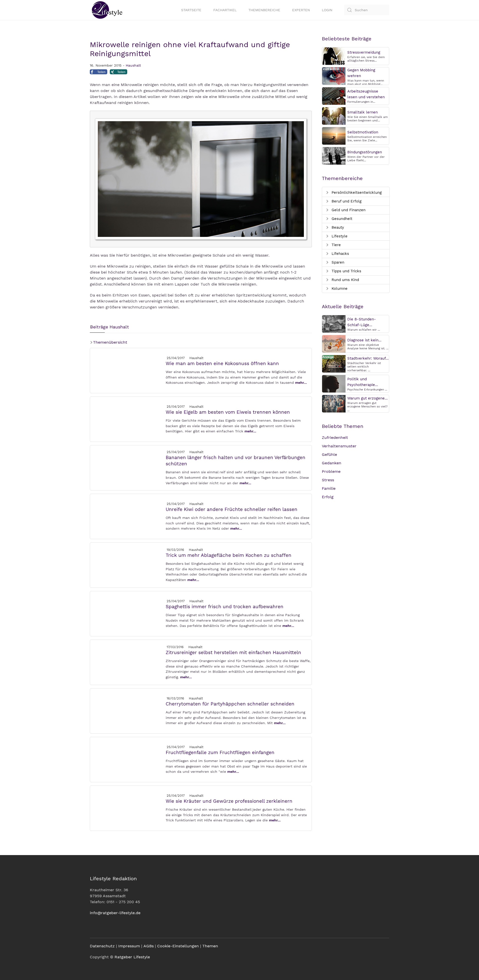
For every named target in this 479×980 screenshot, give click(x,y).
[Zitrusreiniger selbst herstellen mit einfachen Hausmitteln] (127, 662)
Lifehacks (339, 253)
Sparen (337, 262)
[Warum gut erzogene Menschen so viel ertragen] (334, 403)
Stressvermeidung (363, 52)
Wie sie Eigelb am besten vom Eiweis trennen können (228, 412)
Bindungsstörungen (364, 152)
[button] (98, 73)
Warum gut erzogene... (367, 398)
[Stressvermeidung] (334, 55)
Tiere (335, 245)
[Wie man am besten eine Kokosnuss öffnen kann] (127, 370)
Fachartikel (225, 10)
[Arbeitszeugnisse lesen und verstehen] (334, 95)
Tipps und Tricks (345, 271)
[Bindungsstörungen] (334, 155)
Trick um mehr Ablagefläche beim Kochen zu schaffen (228, 555)
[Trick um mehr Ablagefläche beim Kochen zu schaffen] (127, 564)
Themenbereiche (264, 10)
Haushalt (133, 65)
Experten (301, 10)
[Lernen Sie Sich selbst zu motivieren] (334, 135)
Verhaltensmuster (339, 446)
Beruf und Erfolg (345, 201)
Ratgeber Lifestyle (132, 957)
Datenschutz (102, 946)
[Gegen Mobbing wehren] (334, 75)
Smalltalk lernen (362, 112)
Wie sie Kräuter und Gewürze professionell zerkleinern (229, 801)
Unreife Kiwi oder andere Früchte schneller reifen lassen (231, 509)
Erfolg (328, 496)
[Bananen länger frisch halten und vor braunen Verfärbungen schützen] (127, 467)
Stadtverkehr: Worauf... (368, 358)
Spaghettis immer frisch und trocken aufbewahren (224, 606)
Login (327, 10)
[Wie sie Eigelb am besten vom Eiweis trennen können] (127, 418)
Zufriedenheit (335, 437)
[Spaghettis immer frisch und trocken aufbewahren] (127, 613)
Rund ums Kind (344, 280)
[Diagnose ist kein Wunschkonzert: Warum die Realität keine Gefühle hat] (334, 343)
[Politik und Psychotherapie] (334, 383)
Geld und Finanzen (347, 210)
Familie (329, 488)
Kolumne (339, 288)
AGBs (148, 946)
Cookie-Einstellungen (178, 946)
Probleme (331, 471)
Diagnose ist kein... (364, 340)
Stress (328, 480)
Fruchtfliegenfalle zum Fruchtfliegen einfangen (220, 752)
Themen (210, 946)
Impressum (129, 946)
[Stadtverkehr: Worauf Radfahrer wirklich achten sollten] (334, 363)
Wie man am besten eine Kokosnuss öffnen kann (222, 363)
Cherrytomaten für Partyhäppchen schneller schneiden (230, 704)
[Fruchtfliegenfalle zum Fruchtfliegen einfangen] (127, 759)
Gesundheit (341, 218)
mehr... (301, 383)
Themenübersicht (109, 342)
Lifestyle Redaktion (113, 879)
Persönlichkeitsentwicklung (356, 192)
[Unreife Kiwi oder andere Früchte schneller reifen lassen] (127, 516)
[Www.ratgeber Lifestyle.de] (106, 10)
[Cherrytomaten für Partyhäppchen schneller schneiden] (127, 710)
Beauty (337, 227)
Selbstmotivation (362, 132)
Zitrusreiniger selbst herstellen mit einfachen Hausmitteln (233, 652)
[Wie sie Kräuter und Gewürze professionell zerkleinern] (127, 807)
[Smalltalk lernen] (334, 115)
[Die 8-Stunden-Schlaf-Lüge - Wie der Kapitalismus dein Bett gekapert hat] (334, 323)
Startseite (191, 10)
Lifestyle (339, 236)
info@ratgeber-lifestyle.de (115, 912)
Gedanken (331, 463)
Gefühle (329, 454)
